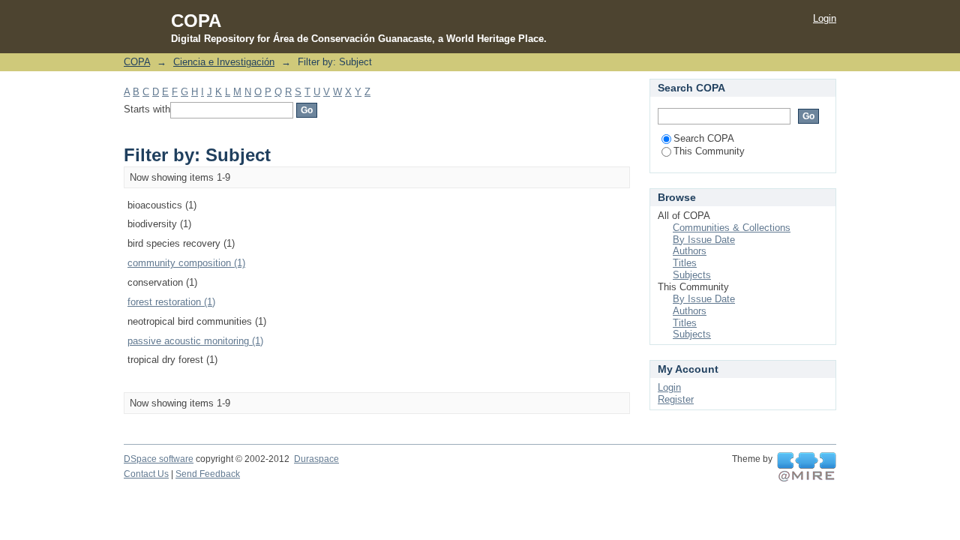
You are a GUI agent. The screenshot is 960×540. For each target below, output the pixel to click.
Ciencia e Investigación (223, 62)
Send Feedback (208, 474)
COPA (137, 62)
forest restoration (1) (171, 302)
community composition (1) (186, 262)
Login (824, 18)
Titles (685, 262)
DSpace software (159, 459)
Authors (689, 250)
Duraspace (316, 459)
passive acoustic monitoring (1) (195, 340)
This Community (709, 151)
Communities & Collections (731, 227)
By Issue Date (704, 239)
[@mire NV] (806, 467)
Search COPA (704, 138)
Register (676, 399)
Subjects (692, 274)
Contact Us (146, 474)
